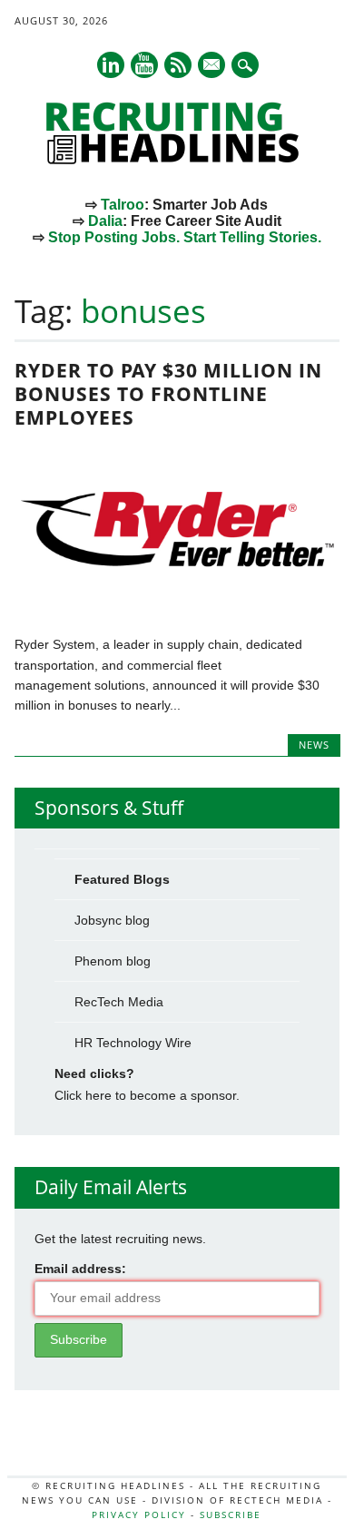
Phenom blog (112, 961)
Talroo (122, 204)
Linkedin (110, 65)
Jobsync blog (112, 920)
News (314, 744)
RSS (178, 65)
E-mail (212, 66)
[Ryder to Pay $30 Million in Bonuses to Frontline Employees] (177, 606)
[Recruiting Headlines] (177, 159)
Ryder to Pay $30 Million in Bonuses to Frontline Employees (168, 394)
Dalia (105, 221)
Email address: (80, 1268)
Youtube (144, 65)
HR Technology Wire (133, 1042)
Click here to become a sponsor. (147, 1095)
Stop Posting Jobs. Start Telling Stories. (184, 237)
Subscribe (230, 1514)
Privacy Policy (139, 1514)
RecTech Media (118, 1002)
